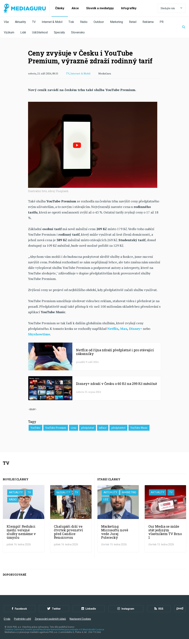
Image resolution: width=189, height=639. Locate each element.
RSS (160, 608)
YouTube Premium (55, 427)
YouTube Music (139, 427)
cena (73, 427)
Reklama (148, 22)
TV (34, 22)
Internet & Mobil (52, 22)
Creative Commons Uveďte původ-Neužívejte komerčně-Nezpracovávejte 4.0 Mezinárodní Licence (54, 629)
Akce (75, 8)
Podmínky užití (22, 619)
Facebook (21, 608)
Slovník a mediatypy (100, 8)
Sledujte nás (168, 8)
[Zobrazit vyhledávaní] (181, 27)
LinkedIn (90, 608)
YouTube (35, 427)
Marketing (116, 22)
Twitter (56, 608)
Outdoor (99, 22)
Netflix (112, 328)
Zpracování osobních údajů (50, 619)
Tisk (71, 22)
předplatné (87, 427)
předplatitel (118, 427)
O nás (7, 619)
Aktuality (20, 22)
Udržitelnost (40, 32)
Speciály (59, 32)
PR (162, 22)
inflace (102, 427)
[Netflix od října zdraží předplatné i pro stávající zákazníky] (94, 356)
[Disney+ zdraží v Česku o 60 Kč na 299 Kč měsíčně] (94, 388)
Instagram (127, 608)
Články (59, 8)
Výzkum (9, 32)
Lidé (23, 32)
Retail (132, 22)
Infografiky (128, 8)
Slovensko (78, 32)
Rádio (83, 22)
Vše (6, 22)
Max (123, 328)
